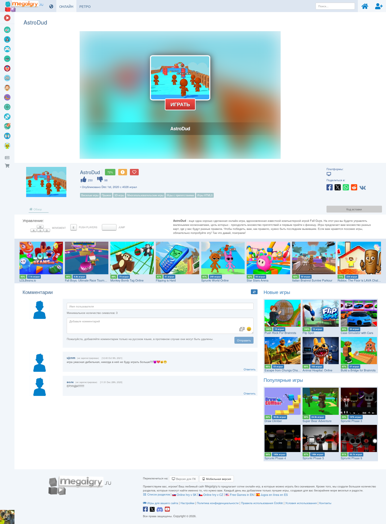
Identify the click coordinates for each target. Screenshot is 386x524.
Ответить (250, 369)
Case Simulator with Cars (357, 333)
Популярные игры (283, 379)
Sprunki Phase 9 (351, 458)
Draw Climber (273, 421)
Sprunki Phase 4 (275, 458)
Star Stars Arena (257, 280)
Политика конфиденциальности (218, 503)
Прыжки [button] (106, 195)
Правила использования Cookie (262, 503)
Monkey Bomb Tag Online (127, 280)
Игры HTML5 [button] (205, 195)
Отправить (244, 340)
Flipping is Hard (166, 280)
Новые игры (277, 291)
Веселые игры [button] (90, 195)
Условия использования (301, 503)
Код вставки (354, 209)
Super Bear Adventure (317, 421)
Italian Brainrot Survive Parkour (312, 280)
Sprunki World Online (215, 280)
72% (110, 172)
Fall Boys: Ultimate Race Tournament (88, 280)
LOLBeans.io (28, 280)
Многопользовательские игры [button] (145, 195)
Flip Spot (308, 333)
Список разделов (159, 494)
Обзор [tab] (37, 209)
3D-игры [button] (119, 195)
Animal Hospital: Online (317, 370)
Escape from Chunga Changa (284, 370)
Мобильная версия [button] (218, 479)
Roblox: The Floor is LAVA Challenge (361, 280)
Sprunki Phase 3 (351, 421)
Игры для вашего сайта (163, 503)
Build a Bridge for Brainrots (358, 370)
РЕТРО (86, 6)
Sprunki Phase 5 (313, 458)
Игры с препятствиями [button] (180, 195)
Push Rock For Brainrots (280, 333)
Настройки (188, 503)
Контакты (325, 503)
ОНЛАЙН (67, 6)
